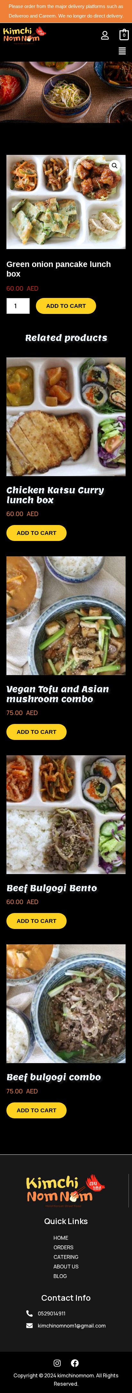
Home (61, 1237)
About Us (66, 1266)
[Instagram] (57, 1363)
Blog (60, 1276)
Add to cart (66, 306)
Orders (63, 1247)
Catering (66, 1256)
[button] (122, 51)
